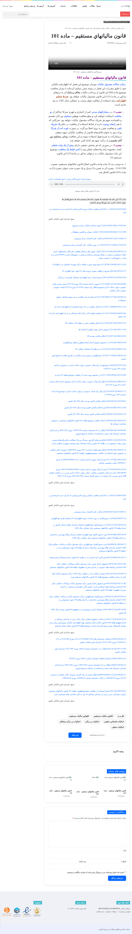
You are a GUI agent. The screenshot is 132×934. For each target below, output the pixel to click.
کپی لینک (75, 735)
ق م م (120, 716)
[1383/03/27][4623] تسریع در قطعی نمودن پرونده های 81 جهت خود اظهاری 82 (94, 271)
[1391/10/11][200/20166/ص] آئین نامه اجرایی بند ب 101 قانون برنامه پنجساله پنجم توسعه (87, 557)
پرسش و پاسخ (29, 6)
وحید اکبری (118, 751)
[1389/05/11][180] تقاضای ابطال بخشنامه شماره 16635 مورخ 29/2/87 (97, 658)
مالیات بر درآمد (91, 721)
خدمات (63, 6)
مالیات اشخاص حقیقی (113, 721)
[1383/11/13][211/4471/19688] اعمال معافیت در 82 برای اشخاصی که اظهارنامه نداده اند (90, 307)
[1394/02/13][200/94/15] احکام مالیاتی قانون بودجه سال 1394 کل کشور (97, 414)
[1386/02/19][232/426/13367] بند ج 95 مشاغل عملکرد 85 (100, 349)
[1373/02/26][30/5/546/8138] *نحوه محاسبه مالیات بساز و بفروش (99, 225)
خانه (123, 28)
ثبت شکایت (100, 912)
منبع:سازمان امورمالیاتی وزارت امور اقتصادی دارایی (69, 179)
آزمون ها (40, 6)
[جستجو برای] (4, 14)
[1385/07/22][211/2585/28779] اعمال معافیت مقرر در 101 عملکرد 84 (95, 323)
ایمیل (123, 861)
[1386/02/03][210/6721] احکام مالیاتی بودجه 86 (106, 336)
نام (124, 850)
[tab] (122, 199)
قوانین (84, 6)
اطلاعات (74, 6)
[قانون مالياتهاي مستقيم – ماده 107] (87, 782)
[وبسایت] (121, 755)
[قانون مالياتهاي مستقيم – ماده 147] (114, 782)
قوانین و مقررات (124, 912)
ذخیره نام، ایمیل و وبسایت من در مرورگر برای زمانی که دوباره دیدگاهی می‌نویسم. (95, 872)
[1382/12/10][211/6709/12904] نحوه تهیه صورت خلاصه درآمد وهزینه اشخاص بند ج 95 (89, 264)
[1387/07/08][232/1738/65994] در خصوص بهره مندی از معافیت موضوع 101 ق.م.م (90, 375)
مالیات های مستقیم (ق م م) (99, 28)
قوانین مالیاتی (115, 28)
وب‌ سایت (82, 861)
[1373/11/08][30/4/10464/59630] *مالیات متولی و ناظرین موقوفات (98, 232)
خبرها (99, 6)
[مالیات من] (125, 6)
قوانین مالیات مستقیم (78, 716)
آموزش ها (51, 6)
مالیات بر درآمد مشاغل (69, 721)
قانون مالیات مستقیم (103, 716)
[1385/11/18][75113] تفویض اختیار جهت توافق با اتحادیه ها (102, 329)
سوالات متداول (111, 912)
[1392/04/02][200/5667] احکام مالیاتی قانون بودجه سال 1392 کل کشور (97, 401)
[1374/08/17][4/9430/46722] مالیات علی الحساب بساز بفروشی (100, 238)
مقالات (92, 6)
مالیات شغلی (117, 727)
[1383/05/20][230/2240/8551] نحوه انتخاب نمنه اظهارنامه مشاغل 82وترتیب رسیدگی (92, 277)
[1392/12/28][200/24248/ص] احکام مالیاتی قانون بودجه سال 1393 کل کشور (95, 408)
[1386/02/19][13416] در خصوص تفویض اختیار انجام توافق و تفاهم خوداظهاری (94, 342)
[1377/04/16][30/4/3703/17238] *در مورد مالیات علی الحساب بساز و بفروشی (94, 245)
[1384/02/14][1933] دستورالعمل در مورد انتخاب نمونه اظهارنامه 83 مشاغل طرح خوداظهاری (88, 518)
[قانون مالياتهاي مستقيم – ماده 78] (60, 782)
